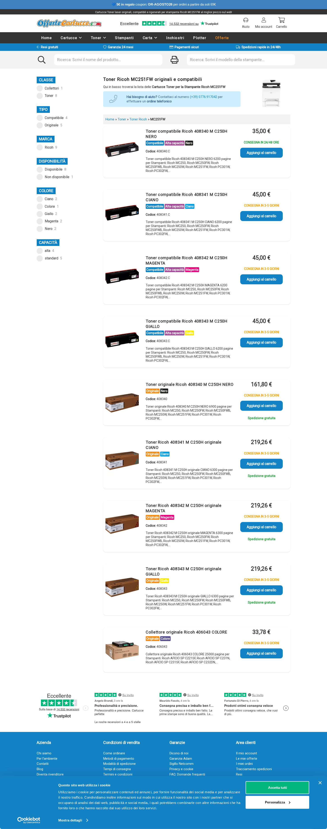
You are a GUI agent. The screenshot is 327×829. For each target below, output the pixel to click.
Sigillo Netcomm (182, 764)
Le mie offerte (246, 759)
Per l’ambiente (47, 759)
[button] (80, 38)
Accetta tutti (277, 787)
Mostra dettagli (70, 820)
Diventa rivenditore (50, 774)
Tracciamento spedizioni (254, 769)
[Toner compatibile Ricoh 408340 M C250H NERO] (122, 150)
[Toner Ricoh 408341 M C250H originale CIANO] (122, 461)
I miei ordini (244, 764)
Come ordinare (114, 753)
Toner (122, 119)
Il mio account (246, 753)
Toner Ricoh (138, 119)
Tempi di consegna (117, 769)
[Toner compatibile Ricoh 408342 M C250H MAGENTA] (122, 276)
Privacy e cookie (181, 769)
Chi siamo (44, 753)
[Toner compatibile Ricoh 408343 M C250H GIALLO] (122, 340)
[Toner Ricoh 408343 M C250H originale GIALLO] (122, 587)
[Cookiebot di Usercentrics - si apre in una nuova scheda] (28, 820)
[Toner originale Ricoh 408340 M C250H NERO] (122, 403)
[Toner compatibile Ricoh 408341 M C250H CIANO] (122, 213)
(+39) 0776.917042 (203, 97)
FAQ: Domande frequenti (187, 774)
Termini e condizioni (117, 774)
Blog (40, 769)
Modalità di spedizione (119, 764)
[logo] (69, 23)
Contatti (42, 764)
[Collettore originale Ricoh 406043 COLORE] (122, 651)
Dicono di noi (179, 753)
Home (109, 119)
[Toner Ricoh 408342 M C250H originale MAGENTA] (122, 524)
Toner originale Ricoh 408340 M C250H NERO (190, 384)
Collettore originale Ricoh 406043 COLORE (186, 632)
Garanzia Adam (181, 759)
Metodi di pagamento (118, 759)
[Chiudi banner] (320, 782)
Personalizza (275, 802)
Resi (239, 774)
